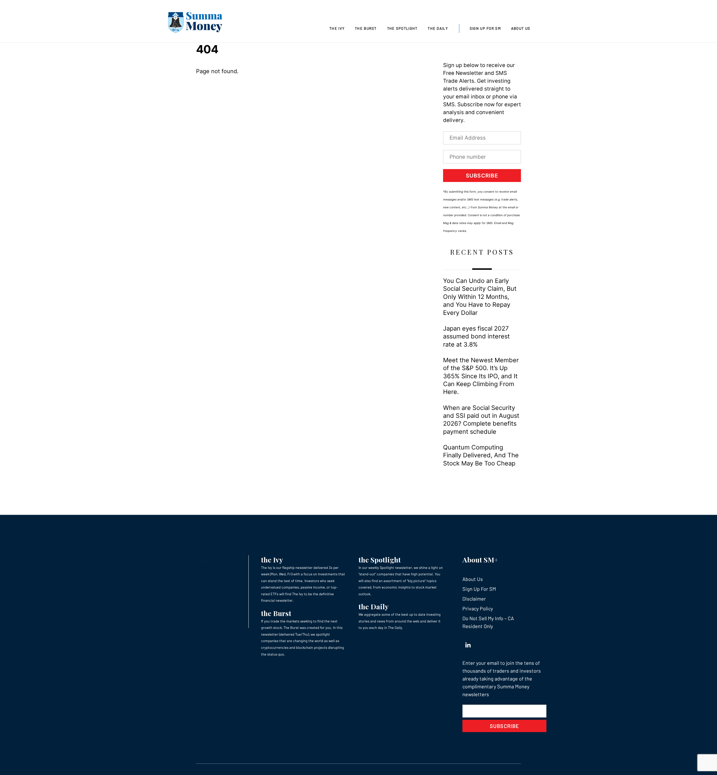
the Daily (373, 606)
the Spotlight (379, 559)
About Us (520, 28)
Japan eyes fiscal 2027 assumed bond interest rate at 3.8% (476, 336)
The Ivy (336, 28)
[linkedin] (468, 643)
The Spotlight (402, 28)
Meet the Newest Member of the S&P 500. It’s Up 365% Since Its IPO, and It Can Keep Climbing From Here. (481, 376)
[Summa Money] (195, 23)
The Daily (438, 28)
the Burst (276, 613)
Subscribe (482, 175)
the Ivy (272, 559)
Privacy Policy (477, 608)
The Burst (366, 28)
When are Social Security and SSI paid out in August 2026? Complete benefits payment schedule (481, 419)
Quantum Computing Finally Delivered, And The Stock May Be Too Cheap (481, 455)
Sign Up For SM (485, 28)
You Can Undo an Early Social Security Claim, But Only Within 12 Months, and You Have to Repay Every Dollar (479, 296)
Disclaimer (474, 599)
